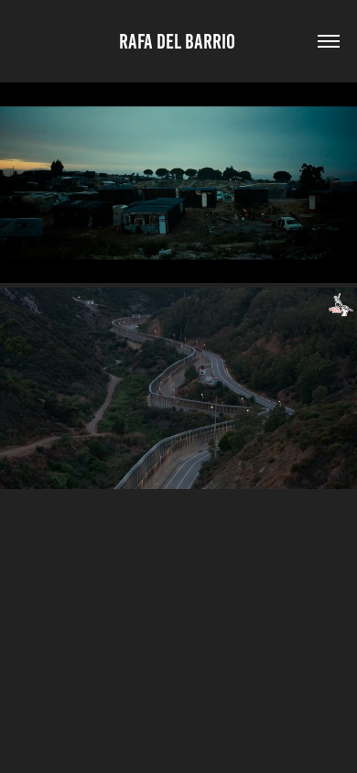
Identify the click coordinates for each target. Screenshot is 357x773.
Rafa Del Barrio (179, 41)
